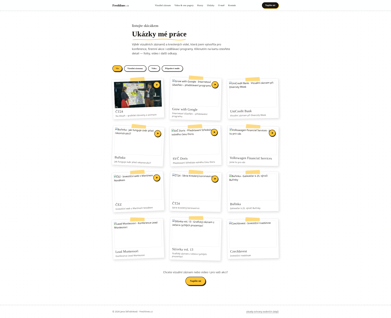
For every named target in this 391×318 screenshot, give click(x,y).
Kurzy (200, 5)
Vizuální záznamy (135, 68)
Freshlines (120, 5)
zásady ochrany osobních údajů (262, 311)
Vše (117, 68)
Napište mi (270, 5)
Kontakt (232, 5)
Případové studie (172, 68)
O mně (221, 5)
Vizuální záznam (163, 5)
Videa (154, 68)
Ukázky (210, 5)
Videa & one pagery (184, 5)
